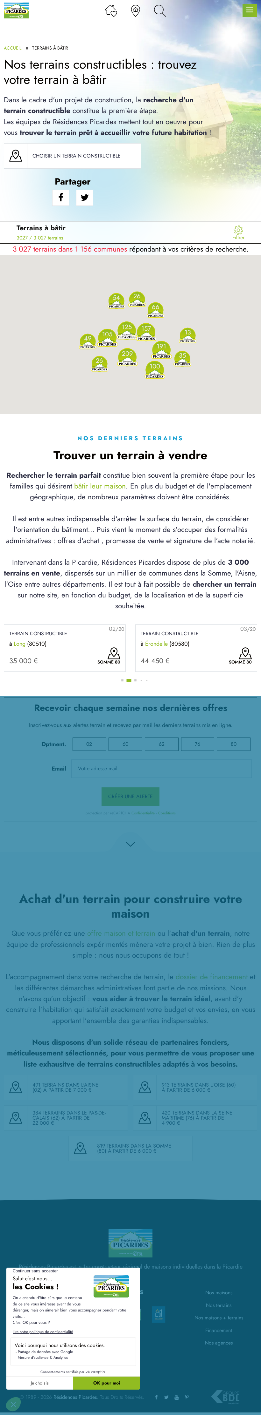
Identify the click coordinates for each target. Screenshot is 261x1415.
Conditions (167, 813)
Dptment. (54, 744)
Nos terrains (218, 1305)
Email (59, 769)
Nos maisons (218, 1292)
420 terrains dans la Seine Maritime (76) (197, 1115)
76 (197, 744)
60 (125, 744)
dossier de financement (212, 977)
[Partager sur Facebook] (60, 198)
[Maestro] (158, 1315)
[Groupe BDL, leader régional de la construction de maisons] (225, 1397)
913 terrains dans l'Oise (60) (199, 1084)
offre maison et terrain (121, 933)
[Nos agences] (136, 11)
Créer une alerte (130, 796)
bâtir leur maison (100, 486)
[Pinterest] (186, 1397)
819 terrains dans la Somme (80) (134, 1148)
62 (162, 744)
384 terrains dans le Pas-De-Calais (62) (69, 1115)
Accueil (12, 48)
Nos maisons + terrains (218, 1317)
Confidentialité (143, 813)
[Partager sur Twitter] (84, 198)
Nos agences (219, 1342)
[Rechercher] (160, 11)
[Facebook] (156, 1397)
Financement (218, 1330)
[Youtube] (176, 1397)
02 (89, 744)
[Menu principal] (250, 10)
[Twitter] (166, 1397)
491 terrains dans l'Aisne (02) (65, 1087)
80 (233, 744)
